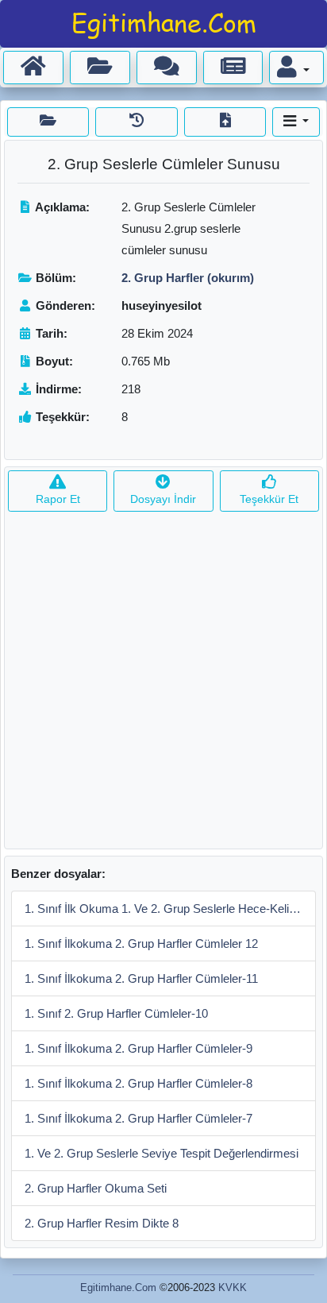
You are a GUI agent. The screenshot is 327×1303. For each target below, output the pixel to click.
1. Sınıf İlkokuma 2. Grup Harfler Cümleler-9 (138, 1048)
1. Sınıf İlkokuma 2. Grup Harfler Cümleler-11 (141, 978)
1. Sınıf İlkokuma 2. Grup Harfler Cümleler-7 (138, 1118)
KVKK (232, 1287)
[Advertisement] (163, 685)
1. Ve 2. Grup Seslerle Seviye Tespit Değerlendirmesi (161, 1153)
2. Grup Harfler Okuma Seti (96, 1188)
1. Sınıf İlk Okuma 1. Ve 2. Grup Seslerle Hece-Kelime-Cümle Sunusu (170, 908)
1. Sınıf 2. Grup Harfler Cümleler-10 (116, 1013)
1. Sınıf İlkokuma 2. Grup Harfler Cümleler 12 (141, 943)
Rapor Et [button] (58, 499)
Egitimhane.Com (118, 1287)
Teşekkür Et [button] (269, 499)
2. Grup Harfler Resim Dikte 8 (102, 1223)
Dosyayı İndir (163, 499)
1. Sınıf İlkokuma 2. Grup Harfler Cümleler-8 (138, 1083)
